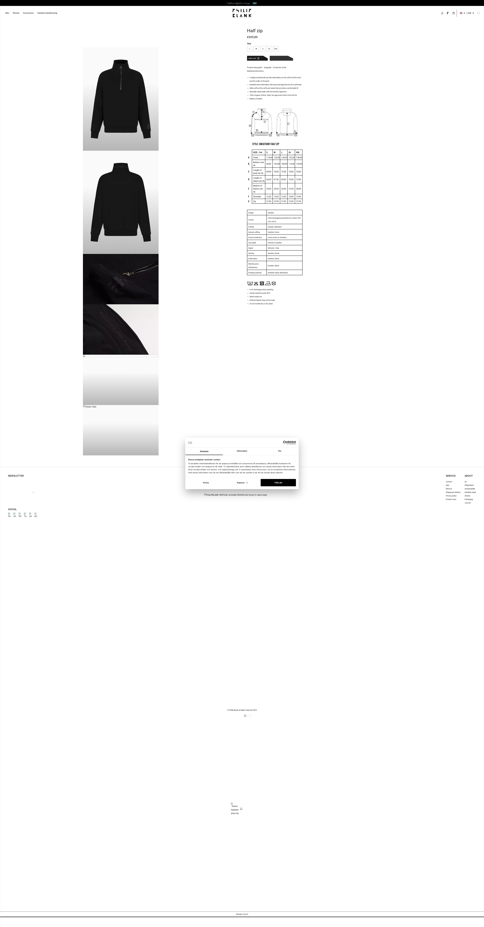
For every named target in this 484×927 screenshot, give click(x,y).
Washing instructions (255, 71)
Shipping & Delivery (453, 492)
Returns (449, 489)
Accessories (28, 13)
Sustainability (470, 489)
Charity (467, 496)
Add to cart (252, 58)
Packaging (469, 499)
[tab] (255, 67)
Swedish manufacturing (47, 13)
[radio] (249, 48)
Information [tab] (242, 451)
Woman (16, 13)
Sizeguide (267, 67)
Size (249, 43)
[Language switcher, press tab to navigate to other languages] (462, 13)
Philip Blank (469, 485)
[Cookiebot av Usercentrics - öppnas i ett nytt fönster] (285, 443)
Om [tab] (279, 451)
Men (7, 13)
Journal (468, 503)
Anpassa (240, 482)
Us (466, 482)
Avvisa (206, 482)
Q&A (447, 485)
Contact (449, 482)
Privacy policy (451, 496)
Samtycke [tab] (204, 451)
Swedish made (470, 492)
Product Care (451, 499)
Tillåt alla (278, 482)
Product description (254, 67)
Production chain (279, 67)
